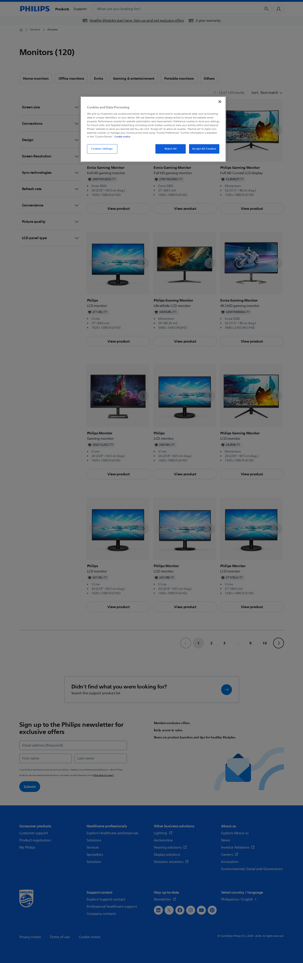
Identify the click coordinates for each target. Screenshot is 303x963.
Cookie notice (122, 136)
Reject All (171, 149)
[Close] (220, 102)
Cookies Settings (102, 149)
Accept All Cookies (204, 149)
